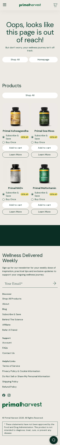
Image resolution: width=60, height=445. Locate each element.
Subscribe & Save (11, 314)
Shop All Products (11, 298)
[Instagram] (9, 395)
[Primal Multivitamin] (44, 173)
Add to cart (15, 147)
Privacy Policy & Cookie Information (21, 371)
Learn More (15, 154)
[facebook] (3, 395)
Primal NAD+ (15, 188)
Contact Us (8, 353)
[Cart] (55, 5)
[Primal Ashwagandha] (15, 116)
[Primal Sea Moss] (44, 116)
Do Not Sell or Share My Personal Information (26, 376)
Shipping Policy (10, 381)
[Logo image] (30, 5)
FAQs (5, 347)
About (5, 304)
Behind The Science (12, 319)
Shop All (15, 59)
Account (7, 342)
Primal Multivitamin (44, 188)
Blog (4, 309)
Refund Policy (9, 386)
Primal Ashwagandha (15, 131)
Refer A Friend (9, 330)
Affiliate (6, 324)
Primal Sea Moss (44, 131)
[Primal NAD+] (15, 173)
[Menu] (4, 4)
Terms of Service (11, 366)
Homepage (43, 59)
